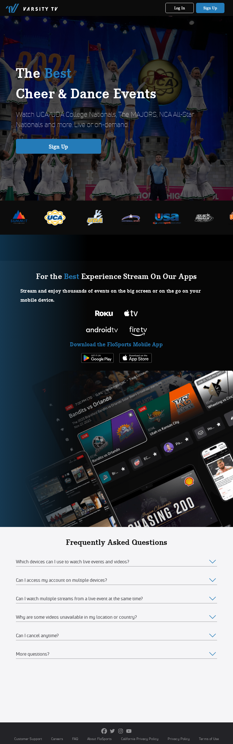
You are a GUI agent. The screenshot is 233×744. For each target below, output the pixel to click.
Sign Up (210, 8)
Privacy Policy (179, 739)
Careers (57, 739)
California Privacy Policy (140, 739)
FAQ (75, 739)
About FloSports (99, 739)
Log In (179, 8)
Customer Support (28, 739)
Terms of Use (209, 739)
